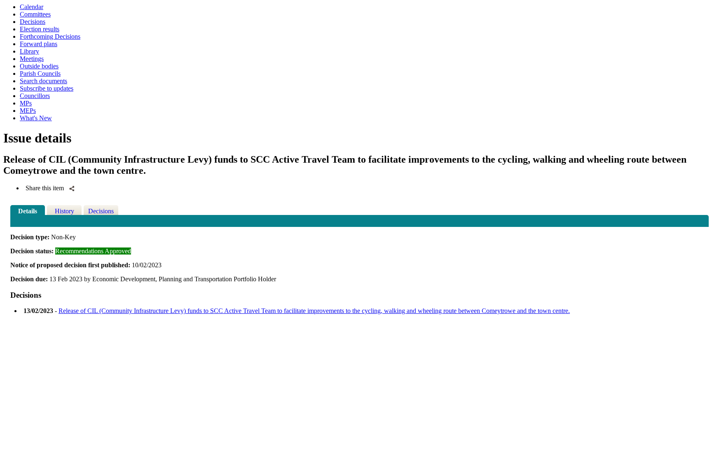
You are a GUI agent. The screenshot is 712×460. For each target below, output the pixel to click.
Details (27, 211)
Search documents (43, 80)
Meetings (32, 58)
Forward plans (38, 43)
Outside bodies (39, 66)
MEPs (28, 110)
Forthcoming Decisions (50, 36)
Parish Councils (40, 73)
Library (29, 51)
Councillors (35, 95)
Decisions (32, 21)
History (64, 211)
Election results (39, 29)
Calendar (31, 6)
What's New (36, 117)
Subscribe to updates (46, 88)
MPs (26, 103)
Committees (35, 14)
